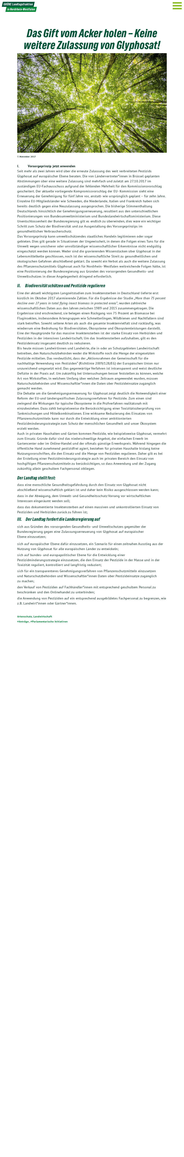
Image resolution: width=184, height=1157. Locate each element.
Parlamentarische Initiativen (50, 621)
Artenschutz (24, 616)
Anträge (24, 621)
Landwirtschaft (42, 616)
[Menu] (177, 5)
